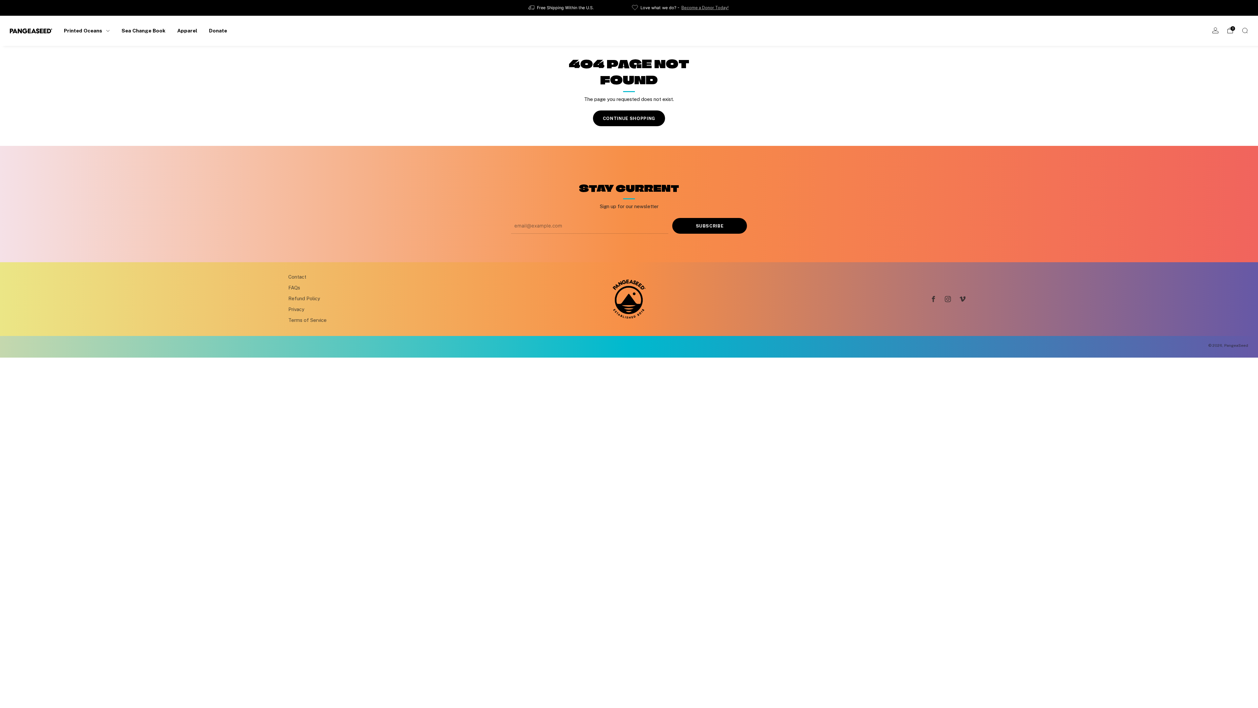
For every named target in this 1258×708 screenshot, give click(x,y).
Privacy (296, 309)
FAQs (294, 287)
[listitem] (561, 8)
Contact (297, 277)
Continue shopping (629, 118)
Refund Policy (304, 298)
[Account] (1215, 30)
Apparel (187, 30)
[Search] (1245, 30)
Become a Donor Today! (705, 7)
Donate (218, 30)
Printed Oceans (83, 30)
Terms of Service (307, 320)
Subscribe (710, 225)
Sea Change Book (143, 30)
